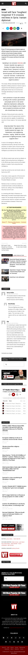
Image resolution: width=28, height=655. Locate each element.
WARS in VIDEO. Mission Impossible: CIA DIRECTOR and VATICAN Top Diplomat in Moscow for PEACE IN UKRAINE (13, 428)
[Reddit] (15, 637)
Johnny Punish (15, 548)
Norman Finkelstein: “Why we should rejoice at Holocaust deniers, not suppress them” (13, 514)
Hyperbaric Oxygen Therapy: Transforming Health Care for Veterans (18, 271)
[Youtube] (22, 641)
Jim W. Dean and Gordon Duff (9, 22)
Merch (12, 649)
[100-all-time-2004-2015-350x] (14, 588)
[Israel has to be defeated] (5, 278)
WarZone (7, 7)
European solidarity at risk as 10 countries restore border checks (12, 438)
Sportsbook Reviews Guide (19, 651)
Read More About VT (21, 624)
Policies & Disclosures (14, 222)
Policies (12, 647)
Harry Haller (10, 292)
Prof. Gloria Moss (5, 543)
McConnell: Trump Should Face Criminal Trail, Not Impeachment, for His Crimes (7, 248)
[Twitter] (7, 28)
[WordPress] (18, 641)
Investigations (4, 263)
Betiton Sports (14, 653)
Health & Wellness (3, 273)
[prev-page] (2, 284)
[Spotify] (5, 641)
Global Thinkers (6, 561)
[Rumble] (19, 637)
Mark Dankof (14, 543)
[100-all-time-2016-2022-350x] (14, 595)
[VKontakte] (14, 641)
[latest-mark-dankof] (12, 530)
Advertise (17, 649)
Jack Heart (21, 542)
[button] (2, 4)
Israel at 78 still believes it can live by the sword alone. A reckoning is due (13, 504)
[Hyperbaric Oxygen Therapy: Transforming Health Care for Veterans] (5, 271)
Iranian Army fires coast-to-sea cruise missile (20, 246)
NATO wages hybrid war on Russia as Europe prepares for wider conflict (13, 495)
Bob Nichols (11, 545)
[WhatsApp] (14, 28)
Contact (21, 649)
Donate (16, 647)
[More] (21, 28)
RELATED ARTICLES (7, 255)
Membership (22, 647)
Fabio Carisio (15, 542)
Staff (8, 647)
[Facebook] (7, 637)
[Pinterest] (11, 28)
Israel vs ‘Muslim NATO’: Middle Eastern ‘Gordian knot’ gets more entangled (14, 487)
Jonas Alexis (9, 539)
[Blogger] (3, 637)
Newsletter (7, 649)
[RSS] (23, 637)
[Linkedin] (18, 28)
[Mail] (11, 637)
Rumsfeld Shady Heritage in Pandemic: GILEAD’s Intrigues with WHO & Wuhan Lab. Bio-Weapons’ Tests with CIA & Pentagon (18, 263)
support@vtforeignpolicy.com (17, 627)
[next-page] (5, 284)
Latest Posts (5, 422)
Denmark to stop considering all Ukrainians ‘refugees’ (12, 478)
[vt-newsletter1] (12, 557)
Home (2, 7)
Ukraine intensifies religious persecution (10, 447)
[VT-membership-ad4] (14, 379)
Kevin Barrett (17, 539)
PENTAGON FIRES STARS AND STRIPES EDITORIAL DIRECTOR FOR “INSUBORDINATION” (14, 468)
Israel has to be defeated (17, 277)
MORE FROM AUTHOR (19, 255)
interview (20, 63)
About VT (4, 222)
